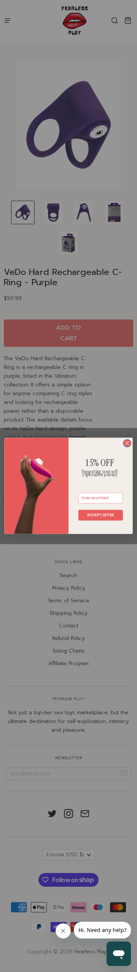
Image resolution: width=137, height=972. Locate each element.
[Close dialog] (127, 443)
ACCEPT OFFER (100, 515)
